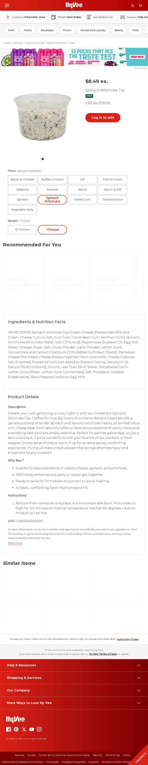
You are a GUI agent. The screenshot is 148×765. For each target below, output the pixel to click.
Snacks (18, 42)
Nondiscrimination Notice (116, 761)
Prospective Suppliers (73, 761)
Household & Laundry (93, 30)
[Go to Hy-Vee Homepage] (74, 5)
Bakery (119, 30)
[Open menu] (7, 5)
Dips (72, 42)
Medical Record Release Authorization (22, 761)
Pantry (28, 30)
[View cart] (140, 5)
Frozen (67, 30)
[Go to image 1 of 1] (42, 159)
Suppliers (93, 761)
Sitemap (19, 755)
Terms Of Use (112, 755)
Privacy (31, 755)
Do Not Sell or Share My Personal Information (64, 755)
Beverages (47, 30)
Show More (15, 543)
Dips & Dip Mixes (57, 42)
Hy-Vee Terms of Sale (103, 654)
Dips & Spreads (34, 42)
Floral (135, 30)
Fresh (11, 30)
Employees (52, 761)
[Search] (133, 5)
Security (97, 755)
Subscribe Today (128, 639)
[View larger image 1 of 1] (42, 115)
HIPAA (126, 755)
